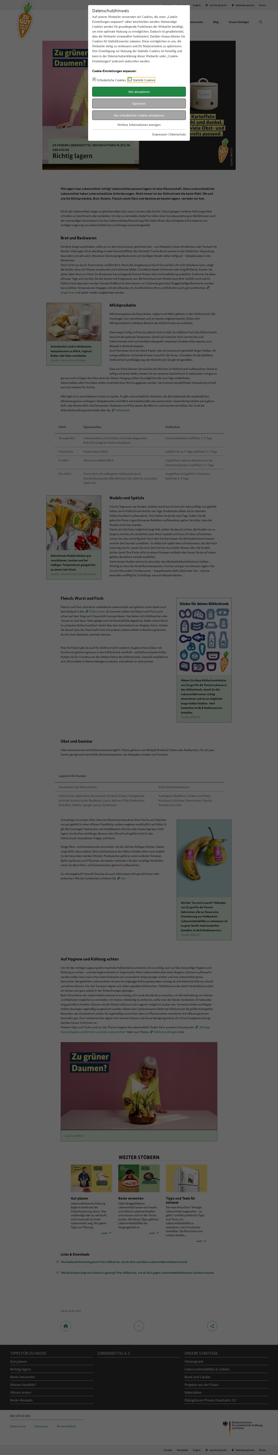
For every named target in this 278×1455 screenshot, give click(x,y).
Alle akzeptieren (139, 91)
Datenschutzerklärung (122, 56)
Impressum (159, 134)
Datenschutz (178, 134)
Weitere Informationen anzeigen (139, 124)
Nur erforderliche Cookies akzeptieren (139, 115)
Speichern (139, 103)
